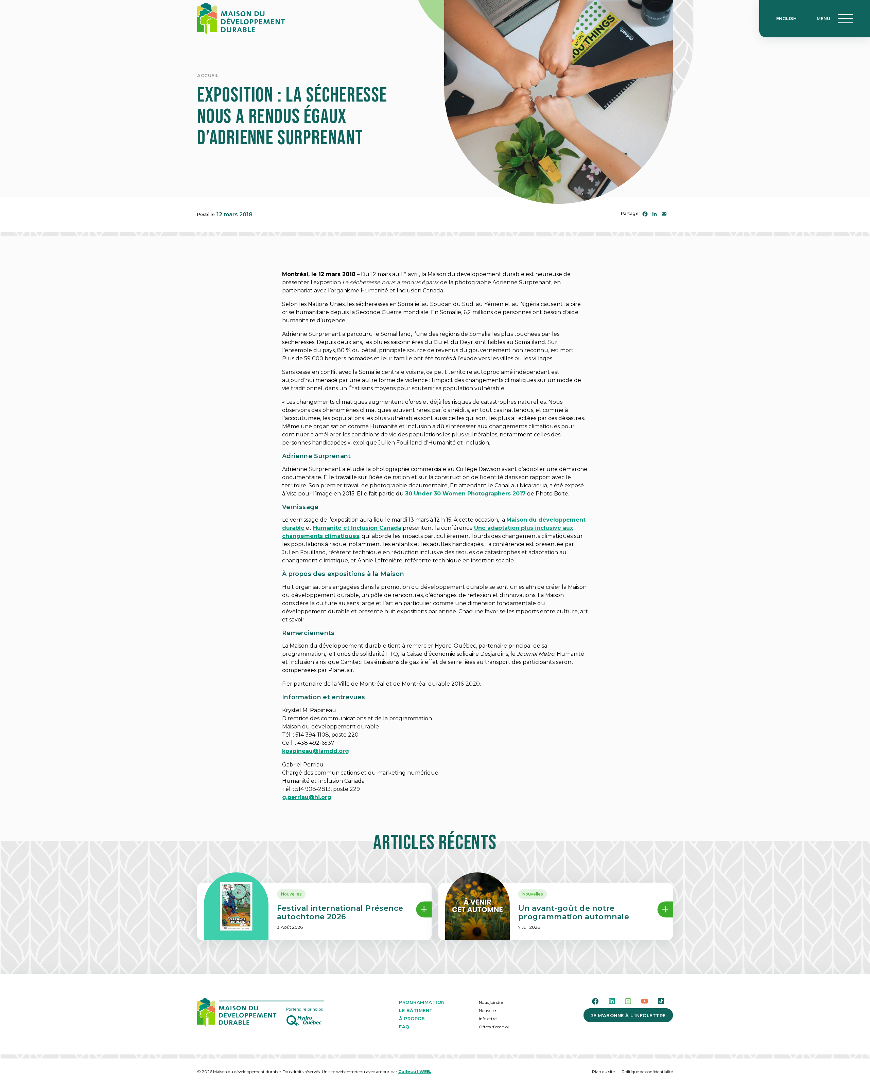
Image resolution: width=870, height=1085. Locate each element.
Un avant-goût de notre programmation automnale (573, 912)
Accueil (208, 75)
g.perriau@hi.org (306, 797)
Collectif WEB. (414, 1071)
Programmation (422, 1002)
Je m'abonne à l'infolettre (628, 1015)
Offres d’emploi (494, 1026)
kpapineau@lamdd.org (315, 751)
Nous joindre (491, 1002)
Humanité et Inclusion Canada (357, 528)
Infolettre (488, 1018)
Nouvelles (291, 894)
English (786, 18)
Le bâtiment (416, 1010)
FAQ (404, 1026)
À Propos (412, 1018)
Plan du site (603, 1071)
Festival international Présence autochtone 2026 (340, 912)
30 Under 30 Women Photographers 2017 (465, 493)
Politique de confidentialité (647, 1071)
